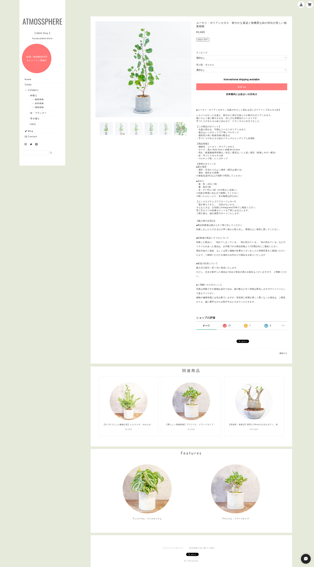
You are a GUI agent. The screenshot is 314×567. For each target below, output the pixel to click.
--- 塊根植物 (39, 107)
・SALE (33, 124)
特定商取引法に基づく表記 (201, 548)
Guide (28, 84)
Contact (32, 136)
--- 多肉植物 (39, 103)
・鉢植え (33, 95)
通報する (283, 353)
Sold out (241, 86)
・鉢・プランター (38, 113)
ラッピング (202, 52)
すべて (206, 325)
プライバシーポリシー (173, 548)
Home (28, 79)
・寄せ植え (35, 118)
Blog (30, 131)
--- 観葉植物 (39, 99)
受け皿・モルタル (205, 65)
